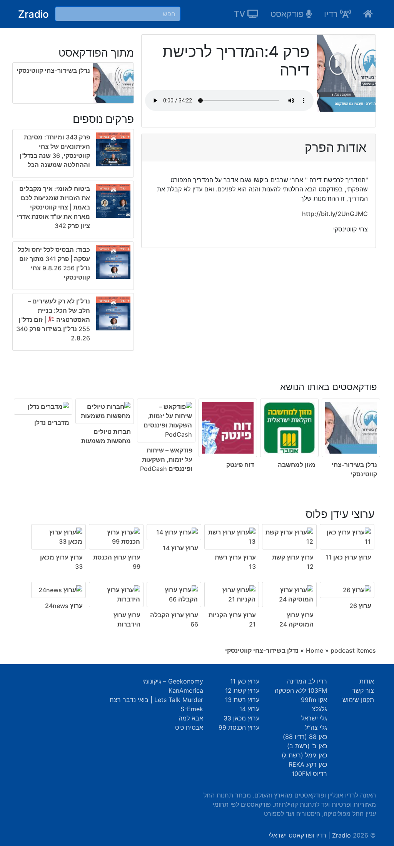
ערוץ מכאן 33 (241, 718)
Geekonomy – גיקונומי (172, 681)
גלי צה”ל (316, 727)
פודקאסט (288, 14)
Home (314, 650)
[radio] (73, 241)
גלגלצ (319, 709)
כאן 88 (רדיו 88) (305, 736)
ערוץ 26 (360, 606)
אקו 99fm (314, 700)
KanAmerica (186, 690)
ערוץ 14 (249, 709)
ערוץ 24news (64, 606)
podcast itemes (353, 650)
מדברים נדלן (51, 422)
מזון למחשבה (297, 465)
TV (240, 14)
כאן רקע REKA (308, 764)
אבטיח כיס (189, 727)
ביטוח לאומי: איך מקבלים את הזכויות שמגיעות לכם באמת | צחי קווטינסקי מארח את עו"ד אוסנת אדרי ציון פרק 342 (53, 207)
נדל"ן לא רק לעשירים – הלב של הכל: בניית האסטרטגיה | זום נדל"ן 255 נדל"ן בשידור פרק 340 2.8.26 (53, 319)
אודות (366, 681)
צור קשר (363, 690)
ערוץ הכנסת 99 (239, 727)
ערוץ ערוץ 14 (180, 548)
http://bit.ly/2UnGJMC (335, 214)
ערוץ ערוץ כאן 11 (348, 557)
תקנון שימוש (358, 700)
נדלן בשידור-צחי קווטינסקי (53, 70)
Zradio (33, 14)
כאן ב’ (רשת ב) (307, 746)
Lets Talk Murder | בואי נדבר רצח (156, 700)
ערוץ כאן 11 (244, 681)
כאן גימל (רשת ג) (304, 755)
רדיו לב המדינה (307, 681)
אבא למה (191, 718)
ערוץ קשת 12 (242, 690)
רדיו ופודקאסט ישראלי (297, 835)
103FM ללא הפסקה (301, 690)
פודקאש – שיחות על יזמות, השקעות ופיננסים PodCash (166, 459)
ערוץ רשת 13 (242, 700)
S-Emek (191, 709)
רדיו (332, 14)
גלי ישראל (314, 718)
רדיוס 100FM (309, 773)
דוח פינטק (240, 465)
